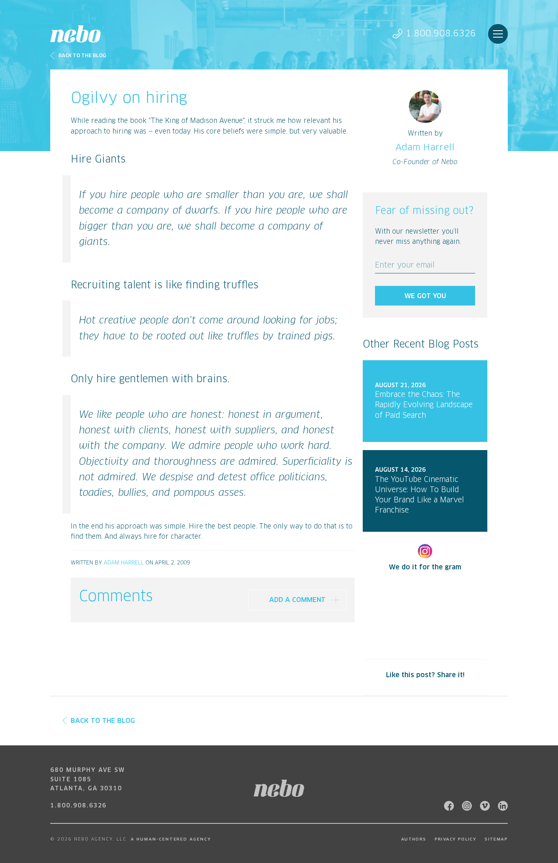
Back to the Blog (82, 56)
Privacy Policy (456, 839)
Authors (413, 839)
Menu (498, 34)
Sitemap (496, 839)
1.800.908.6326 (441, 33)
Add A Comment (297, 600)
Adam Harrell (124, 563)
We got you (425, 296)
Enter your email (405, 265)
